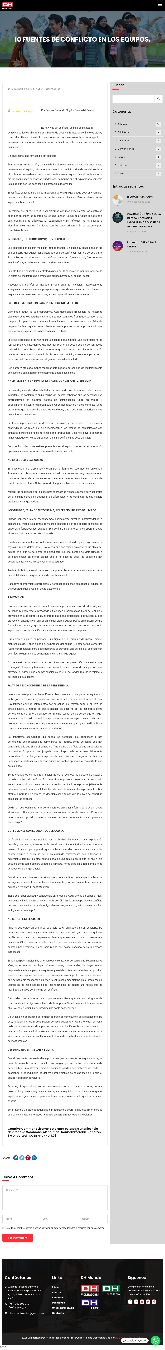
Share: (6, 1157)
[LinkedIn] (34, 1157)
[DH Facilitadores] (7, 5)
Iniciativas (58, 1302)
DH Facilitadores (50, 89)
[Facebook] (15, 1157)
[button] (155, 1340)
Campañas (138, 140)
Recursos (57, 1297)
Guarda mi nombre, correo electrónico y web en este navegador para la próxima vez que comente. (55, 1228)
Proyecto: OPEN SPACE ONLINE (141, 244)
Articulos (139, 124)
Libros (138, 157)
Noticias (138, 165)
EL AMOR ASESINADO (140, 197)
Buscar (118, 85)
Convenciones (138, 148)
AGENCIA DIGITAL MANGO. (129, 1337)
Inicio (55, 1287)
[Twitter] (21, 1157)
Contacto (58, 1313)
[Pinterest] (28, 1157)
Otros (138, 173)
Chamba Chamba (63, 1307)
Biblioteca (138, 132)
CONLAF (57, 1292)
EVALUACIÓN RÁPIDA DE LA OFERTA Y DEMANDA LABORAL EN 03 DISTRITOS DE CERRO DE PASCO (144, 220)
